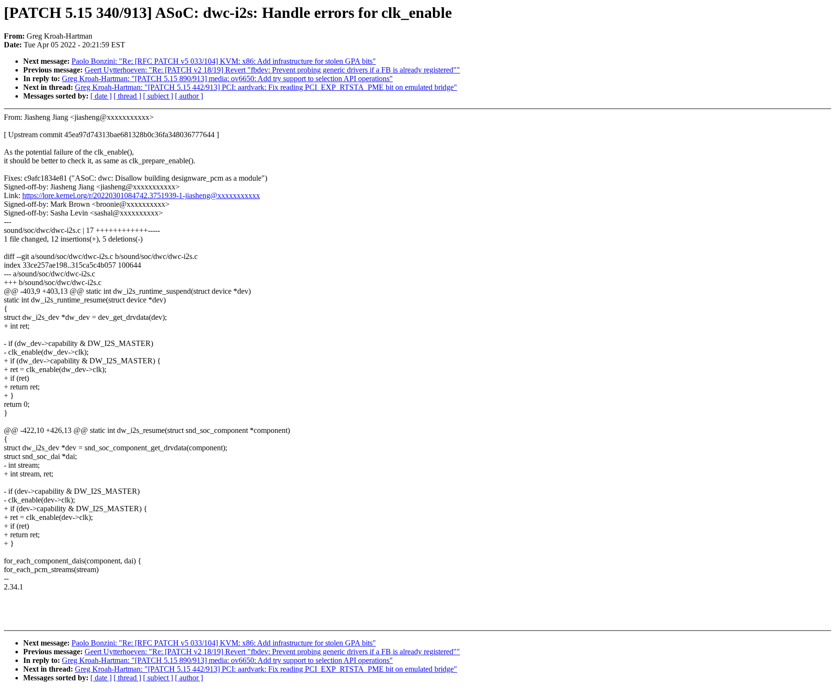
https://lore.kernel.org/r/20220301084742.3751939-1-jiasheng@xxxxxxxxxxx (141, 195)
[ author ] (189, 96)
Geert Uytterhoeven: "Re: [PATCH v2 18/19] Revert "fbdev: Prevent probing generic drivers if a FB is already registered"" (272, 70)
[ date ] (101, 96)
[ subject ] (158, 96)
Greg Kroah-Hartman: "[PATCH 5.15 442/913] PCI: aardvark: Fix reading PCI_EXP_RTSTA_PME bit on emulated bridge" (266, 87)
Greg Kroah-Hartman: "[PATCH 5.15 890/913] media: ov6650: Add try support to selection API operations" (227, 78)
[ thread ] (127, 96)
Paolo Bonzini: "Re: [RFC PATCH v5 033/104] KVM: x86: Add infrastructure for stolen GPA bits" (224, 61)
